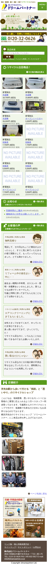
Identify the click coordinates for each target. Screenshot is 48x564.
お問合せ (37, 547)
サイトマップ (10, 547)
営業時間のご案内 (14, 210)
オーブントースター (34, 118)
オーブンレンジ (9, 189)
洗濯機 (5, 95)
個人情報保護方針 (21, 544)
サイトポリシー (24, 547)
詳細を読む (38, 262)
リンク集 (8, 544)
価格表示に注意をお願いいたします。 (23, 214)
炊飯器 (5, 142)
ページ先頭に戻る (38, 494)
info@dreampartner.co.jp (14, 559)
